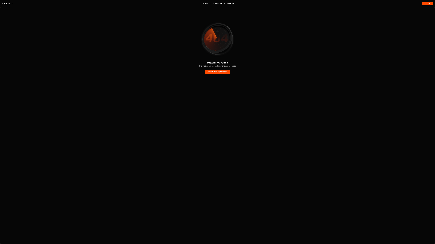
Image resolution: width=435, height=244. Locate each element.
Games (205, 4)
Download (217, 4)
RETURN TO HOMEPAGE (217, 72)
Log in (427, 4)
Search (230, 4)
